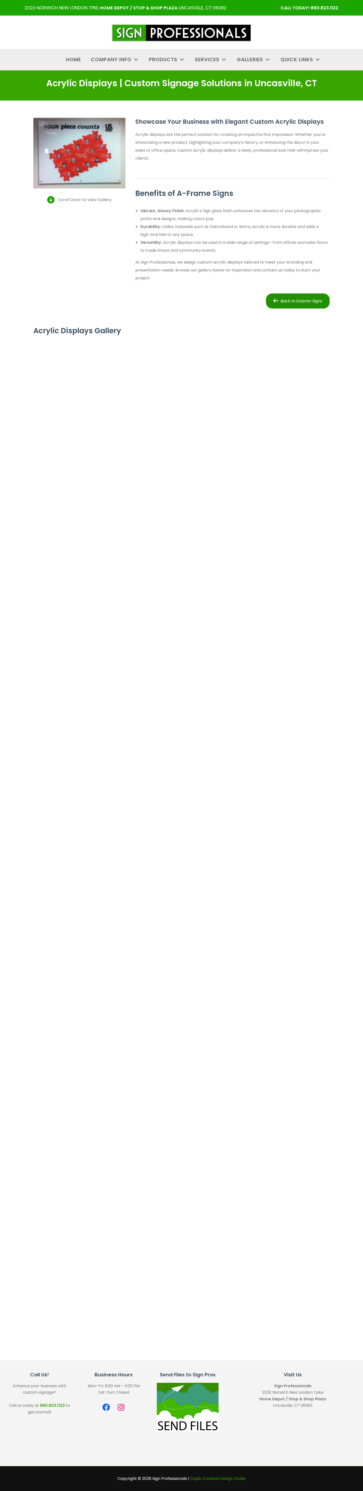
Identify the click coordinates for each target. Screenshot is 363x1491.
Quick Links (298, 59)
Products (164, 59)
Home (73, 59)
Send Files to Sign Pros (188, 1374)
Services (208, 59)
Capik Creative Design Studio (218, 1478)
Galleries (250, 59)
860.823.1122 (52, 1405)
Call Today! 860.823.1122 (309, 8)
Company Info (112, 59)
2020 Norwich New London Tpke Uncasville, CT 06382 (125, 8)
